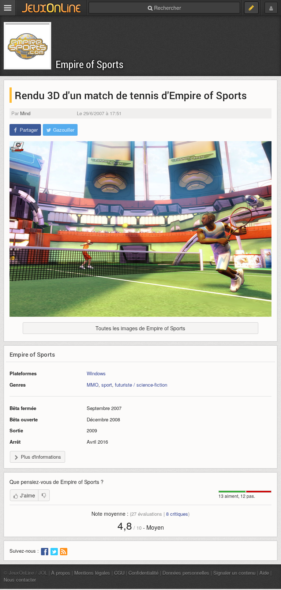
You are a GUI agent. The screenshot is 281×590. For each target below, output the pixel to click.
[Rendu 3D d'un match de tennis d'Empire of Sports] (140, 229)
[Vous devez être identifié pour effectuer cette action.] (44, 495)
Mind (25, 113)
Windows (96, 373)
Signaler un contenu (234, 572)
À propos (60, 572)
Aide (264, 572)
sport (106, 384)
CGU (119, 572)
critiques (177, 513)
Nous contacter (20, 579)
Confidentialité (143, 572)
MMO (92, 384)
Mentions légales (92, 572)
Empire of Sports (89, 64)
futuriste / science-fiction (141, 384)
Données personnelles (185, 572)
